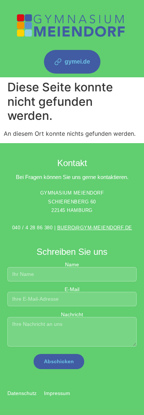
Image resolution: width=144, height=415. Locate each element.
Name (72, 264)
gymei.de (77, 61)
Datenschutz (22, 393)
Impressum (57, 393)
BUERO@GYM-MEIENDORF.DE (94, 227)
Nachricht (72, 314)
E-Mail (72, 289)
